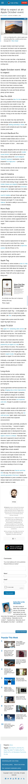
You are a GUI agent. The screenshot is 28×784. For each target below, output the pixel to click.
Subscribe (24, 2)
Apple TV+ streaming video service (13, 329)
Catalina (17, 750)
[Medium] (13, 539)
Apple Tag (6, 750)
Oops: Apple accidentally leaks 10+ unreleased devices (20, 643)
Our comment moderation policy (11, 768)
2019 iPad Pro (12, 748)
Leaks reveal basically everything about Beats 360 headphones (9, 726)
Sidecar (3, 202)
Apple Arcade (10, 354)
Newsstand (16, 752)
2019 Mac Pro (20, 748)
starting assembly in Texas (16, 124)
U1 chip (6, 754)
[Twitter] (15, 539)
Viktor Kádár (14, 41)
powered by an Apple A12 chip (10, 344)
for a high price (10, 161)
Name (6, 573)
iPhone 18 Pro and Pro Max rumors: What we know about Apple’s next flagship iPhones (9, 653)
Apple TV (12, 750)
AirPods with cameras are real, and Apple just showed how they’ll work (9, 672)
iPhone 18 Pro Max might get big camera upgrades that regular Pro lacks (9, 708)
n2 (12, 752)
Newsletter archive (21, 631)
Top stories (23, 752)
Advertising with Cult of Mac (10, 761)
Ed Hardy (4, 15)
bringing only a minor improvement (15, 390)
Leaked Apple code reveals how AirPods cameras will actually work (21, 716)
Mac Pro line (17, 99)
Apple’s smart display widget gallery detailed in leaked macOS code (9, 689)
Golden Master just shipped (9, 184)
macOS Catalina (5, 195)
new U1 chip (23, 263)
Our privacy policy (7, 764)
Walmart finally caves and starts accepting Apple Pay (21, 679)
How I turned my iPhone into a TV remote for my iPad (21, 698)
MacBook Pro (7, 752)
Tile (10, 315)
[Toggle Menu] (2, 2)
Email (6, 579)
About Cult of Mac (19, 764)
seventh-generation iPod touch (10, 475)
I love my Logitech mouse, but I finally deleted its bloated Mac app (21, 661)
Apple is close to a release (8, 435)
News (25, 18)
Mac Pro (22, 750)
